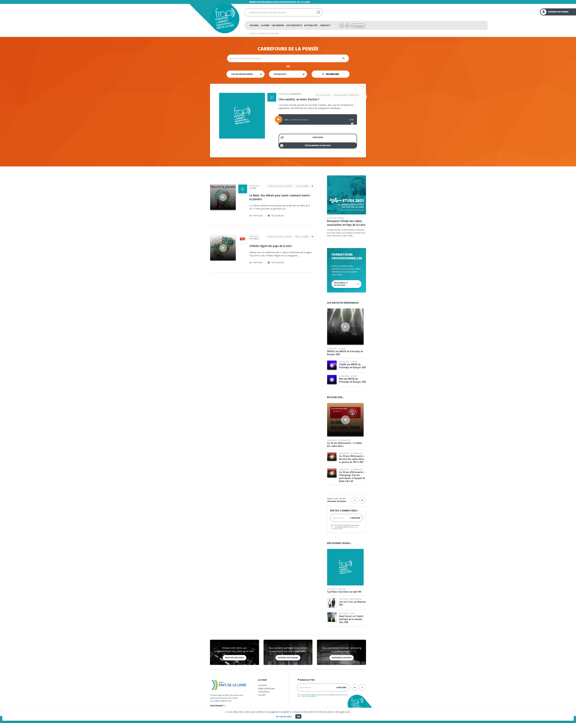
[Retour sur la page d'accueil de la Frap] (224, 18)
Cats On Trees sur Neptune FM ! (352, 603)
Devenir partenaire (288, 657)
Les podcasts (294, 25)
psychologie (323, 95)
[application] (318, 119)
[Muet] (352, 123)
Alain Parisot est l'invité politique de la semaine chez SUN (351, 619)
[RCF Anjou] (242, 243)
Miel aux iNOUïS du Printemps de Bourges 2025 (352, 380)
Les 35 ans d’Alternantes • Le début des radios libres (344, 444)
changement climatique (347, 95)
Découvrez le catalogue (341, 284)
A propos (262, 685)
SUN (352, 613)
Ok (298, 716)
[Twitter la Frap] (362, 500)
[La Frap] (242, 192)
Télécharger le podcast (317, 145)
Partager (318, 137)
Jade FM (341, 589)
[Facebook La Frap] (341, 26)
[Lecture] (278, 119)
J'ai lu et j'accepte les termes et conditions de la (345, 527)
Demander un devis (341, 657)
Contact (325, 25)
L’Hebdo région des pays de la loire (270, 246)
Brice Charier (302, 236)
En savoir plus (284, 716)
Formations (263, 691)
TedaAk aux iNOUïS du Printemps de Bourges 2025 (352, 366)
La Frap (265, 25)
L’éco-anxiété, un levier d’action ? (299, 99)
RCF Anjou (254, 238)
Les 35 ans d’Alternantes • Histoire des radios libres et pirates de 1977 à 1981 (352, 459)
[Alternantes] (271, 100)
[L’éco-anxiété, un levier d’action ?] (242, 137)
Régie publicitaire (266, 688)
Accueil (254, 25)
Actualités (311, 25)
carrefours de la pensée (280, 186)
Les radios (278, 25)
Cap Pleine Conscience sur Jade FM (344, 591)
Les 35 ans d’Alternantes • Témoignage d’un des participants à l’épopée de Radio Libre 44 (352, 476)
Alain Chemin (302, 186)
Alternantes (295, 94)
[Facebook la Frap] (354, 500)
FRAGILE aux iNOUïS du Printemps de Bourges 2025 (345, 353)
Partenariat (217, 705)
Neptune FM (356, 599)
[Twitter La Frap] (347, 26)
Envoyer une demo (234, 657)
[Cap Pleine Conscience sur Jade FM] (345, 584)
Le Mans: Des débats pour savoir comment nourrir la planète (279, 197)
